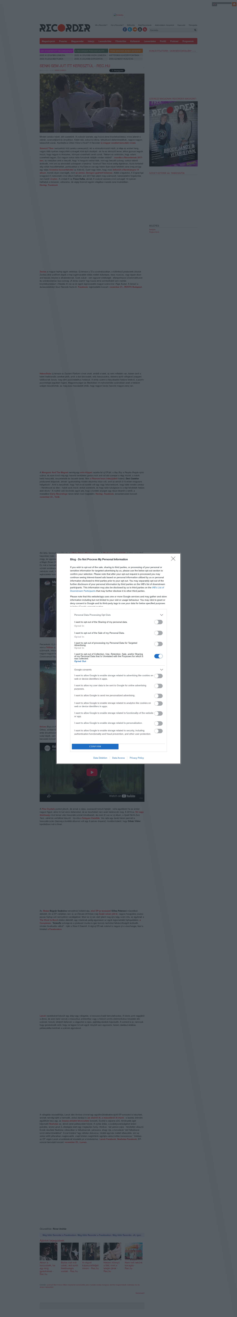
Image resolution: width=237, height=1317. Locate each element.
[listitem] (118, 615)
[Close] (174, 560)
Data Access (118, 758)
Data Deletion (100, 758)
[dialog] (118, 658)
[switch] (158, 622)
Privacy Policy (137, 758)
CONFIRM (95, 746)
